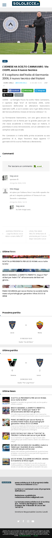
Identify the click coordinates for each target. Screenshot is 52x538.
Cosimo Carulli (9, 83)
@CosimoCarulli (22, 83)
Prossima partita (11, 312)
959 (6, 259)
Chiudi (36, 535)
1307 (7, 289)
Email (20, 95)
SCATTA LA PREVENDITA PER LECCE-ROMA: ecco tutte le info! (28, 399)
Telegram (41, 91)
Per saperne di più (25, 535)
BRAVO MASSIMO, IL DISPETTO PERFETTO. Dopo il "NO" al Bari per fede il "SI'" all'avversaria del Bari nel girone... (25, 277)
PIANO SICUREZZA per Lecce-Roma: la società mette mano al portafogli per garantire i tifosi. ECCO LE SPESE (25, 293)
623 (6, 272)
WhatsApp (28, 91)
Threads (9, 95)
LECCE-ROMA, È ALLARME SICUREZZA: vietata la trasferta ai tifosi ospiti (29, 460)
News (5, 61)
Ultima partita (10, 350)
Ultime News (9, 391)
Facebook (15, 91)
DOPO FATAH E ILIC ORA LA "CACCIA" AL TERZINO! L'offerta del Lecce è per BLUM (28, 434)
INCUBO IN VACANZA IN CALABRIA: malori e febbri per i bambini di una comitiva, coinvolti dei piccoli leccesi (29, 447)
